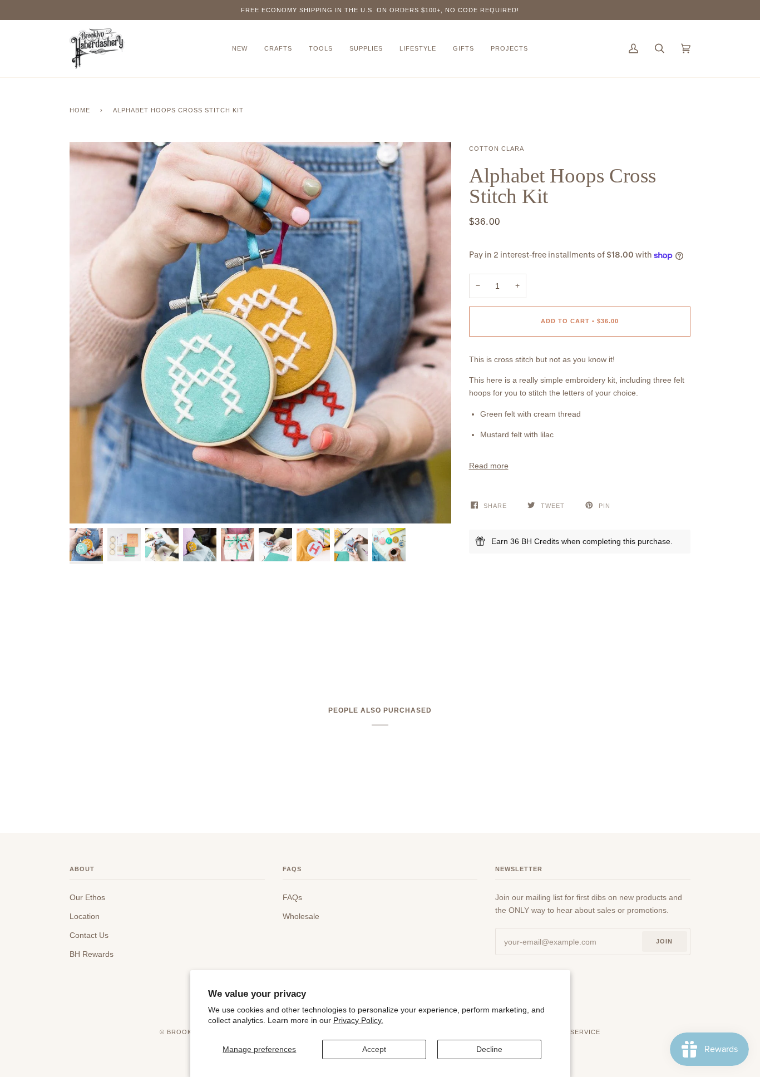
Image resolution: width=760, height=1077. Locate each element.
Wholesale (301, 916)
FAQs (292, 897)
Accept (374, 1049)
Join (664, 941)
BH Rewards (91, 954)
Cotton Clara (496, 148)
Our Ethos (87, 897)
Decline (489, 1049)
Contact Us (89, 935)
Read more (489, 465)
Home (80, 110)
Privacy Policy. (358, 1020)
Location (85, 916)
